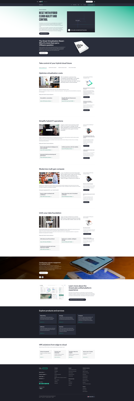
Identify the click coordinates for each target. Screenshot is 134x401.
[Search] (44, 1)
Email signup (84, 374)
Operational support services (72, 369)
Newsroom (70, 385)
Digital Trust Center (85, 371)
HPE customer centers (86, 380)
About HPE (56, 369)
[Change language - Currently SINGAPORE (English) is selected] (94, 1)
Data (78, 4)
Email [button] (41, 376)
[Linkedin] (39, 383)
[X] (41, 383)
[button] (37, 2)
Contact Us (84, 369)
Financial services (85, 377)
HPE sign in (84, 382)
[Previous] (40, 277)
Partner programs (85, 391)
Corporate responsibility (58, 374)
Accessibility (56, 371)
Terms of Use (43, 397)
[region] (67, 47)
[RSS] (48, 383)
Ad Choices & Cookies (48, 397)
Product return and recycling (72, 371)
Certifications (84, 388)
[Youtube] (47, 383)
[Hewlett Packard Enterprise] (41, 1)
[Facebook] (45, 383)
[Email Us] (132, 398)
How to (41, 372)
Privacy (40, 397)
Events (69, 380)
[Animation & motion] (41, 388)
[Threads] (44, 383)
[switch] (40, 388)
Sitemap (53, 397)
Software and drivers (71, 374)
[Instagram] (42, 383)
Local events (70, 383)
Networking (74, 4)
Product (42, 374)
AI (71, 4)
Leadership (56, 381)
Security (85, 4)
